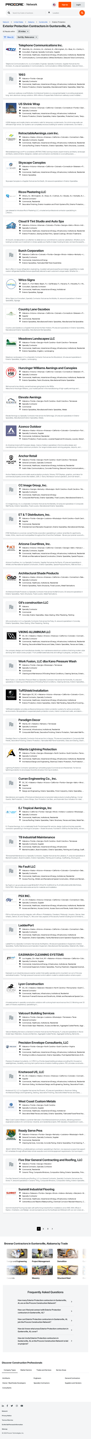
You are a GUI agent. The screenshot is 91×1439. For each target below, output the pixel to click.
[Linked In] (3, 1406)
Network (31, 4)
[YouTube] (22, 1406)
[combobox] (65, 13)
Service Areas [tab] (61, 1370)
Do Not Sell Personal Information (12, 1424)
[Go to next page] (52, 1229)
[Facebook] (7, 1406)
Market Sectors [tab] (26, 1370)
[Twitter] (12, 1406)
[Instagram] (17, 1406)
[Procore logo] (14, 4)
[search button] (82, 13)
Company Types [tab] (10, 1370)
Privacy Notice (6, 1415)
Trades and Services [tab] (43, 1370)
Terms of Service (7, 1420)
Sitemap (4, 1429)
